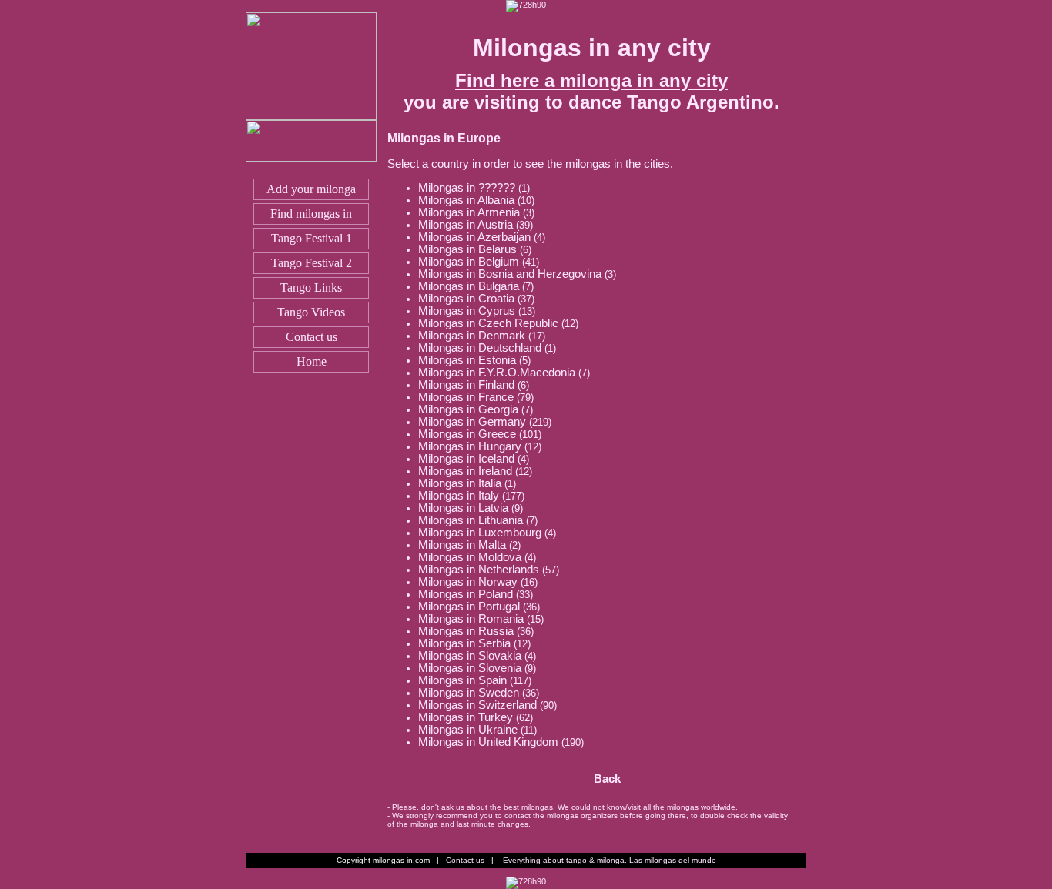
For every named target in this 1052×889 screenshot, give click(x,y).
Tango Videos (311, 312)
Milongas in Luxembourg (479, 532)
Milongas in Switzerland (477, 705)
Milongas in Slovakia (469, 656)
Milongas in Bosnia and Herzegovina (509, 274)
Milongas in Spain (462, 680)
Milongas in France (466, 397)
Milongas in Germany (472, 422)
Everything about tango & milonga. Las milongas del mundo (609, 860)
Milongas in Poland (465, 594)
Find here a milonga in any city (591, 80)
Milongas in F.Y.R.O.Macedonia (496, 372)
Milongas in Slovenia (469, 668)
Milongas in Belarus (467, 249)
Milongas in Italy (458, 496)
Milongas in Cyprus (466, 311)
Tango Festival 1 (311, 238)
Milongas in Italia (459, 483)
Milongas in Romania (471, 619)
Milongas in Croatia (466, 298)
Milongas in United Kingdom (488, 742)
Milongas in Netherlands (478, 569)
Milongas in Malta (462, 545)
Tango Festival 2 (311, 262)
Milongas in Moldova (469, 557)
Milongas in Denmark (471, 335)
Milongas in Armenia (469, 212)
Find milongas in (311, 213)
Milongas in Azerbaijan (474, 237)
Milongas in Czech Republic (488, 323)
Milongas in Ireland (465, 471)
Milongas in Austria (465, 225)
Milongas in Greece (467, 434)
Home (312, 361)
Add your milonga (311, 189)
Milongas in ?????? (466, 188)
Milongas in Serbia (464, 643)
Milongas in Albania (466, 200)
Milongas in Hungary (469, 446)
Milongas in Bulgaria (468, 286)
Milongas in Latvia (463, 508)
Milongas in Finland (466, 385)
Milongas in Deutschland (479, 348)
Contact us (311, 336)
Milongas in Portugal (469, 606)
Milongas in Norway (468, 582)
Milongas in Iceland (466, 459)
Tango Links (311, 287)
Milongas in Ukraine (468, 730)
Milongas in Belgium (468, 262)
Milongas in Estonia (467, 360)
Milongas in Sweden (468, 693)
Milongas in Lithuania (470, 520)
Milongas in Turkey (465, 717)
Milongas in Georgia (468, 409)
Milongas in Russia (466, 631)
